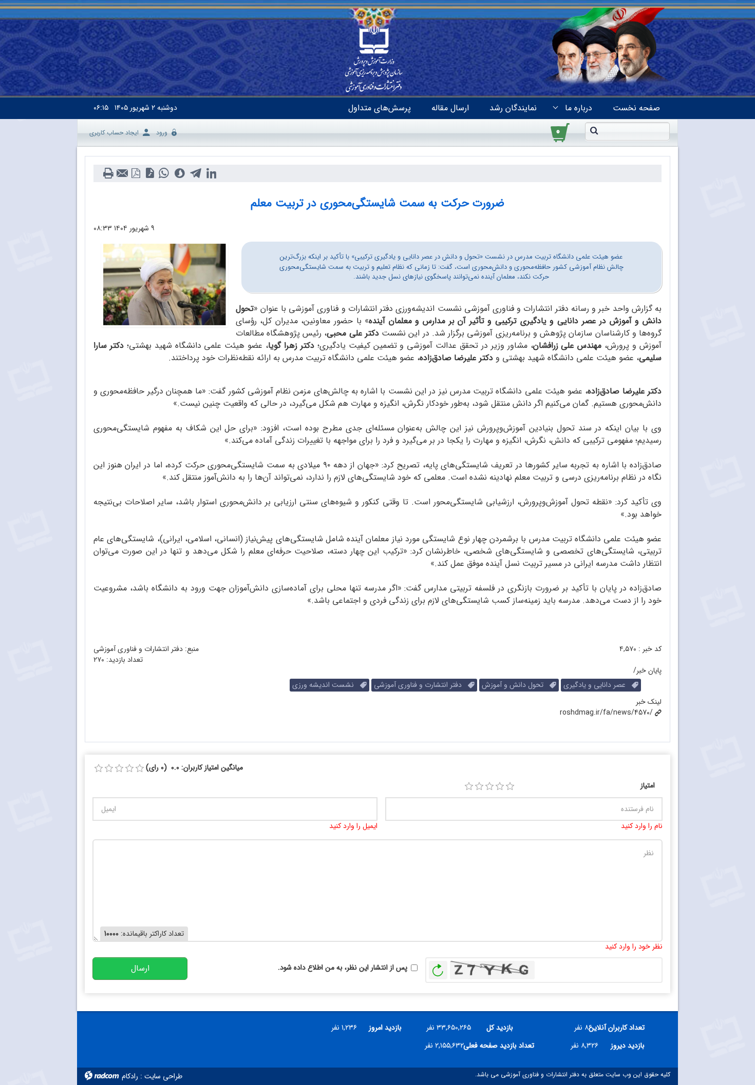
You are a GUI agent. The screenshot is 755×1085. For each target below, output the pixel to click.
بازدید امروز (385, 1027)
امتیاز (647, 785)
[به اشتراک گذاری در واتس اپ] (163, 173)
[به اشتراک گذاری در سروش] (179, 173)
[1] (469, 786)
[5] (510, 786)
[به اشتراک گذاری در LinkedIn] (211, 173)
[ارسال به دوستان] (122, 173)
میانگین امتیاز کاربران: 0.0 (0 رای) (194, 767)
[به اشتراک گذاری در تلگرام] (195, 173)
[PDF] (136, 173)
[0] (98, 768)
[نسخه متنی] (108, 173)
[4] (499, 786)
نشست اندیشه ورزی (326, 685)
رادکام (130, 1076)
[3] (489, 786)
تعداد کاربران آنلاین (622, 1027)
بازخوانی (438, 967)
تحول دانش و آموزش (516, 685)
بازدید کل (499, 1027)
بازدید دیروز (628, 1045)
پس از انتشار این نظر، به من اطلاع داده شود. (342, 967)
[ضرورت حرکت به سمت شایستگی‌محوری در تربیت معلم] (164, 284)
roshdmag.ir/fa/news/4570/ (606, 712)
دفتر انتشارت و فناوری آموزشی (421, 685)
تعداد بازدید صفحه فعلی (502, 1045)
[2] (479, 786)
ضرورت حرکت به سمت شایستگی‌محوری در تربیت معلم (377, 203)
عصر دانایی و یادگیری (597, 685)
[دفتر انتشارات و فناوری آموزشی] (374, 59)
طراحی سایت (163, 1076)
